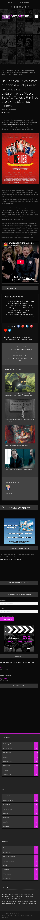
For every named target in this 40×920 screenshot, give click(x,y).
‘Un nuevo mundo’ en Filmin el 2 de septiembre (18, 469)
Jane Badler (12, 340)
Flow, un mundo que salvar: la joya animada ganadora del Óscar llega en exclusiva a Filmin (18, 394)
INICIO (10, 2)
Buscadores (6, 804)
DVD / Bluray (7, 753)
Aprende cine (7, 796)
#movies (18, 559)
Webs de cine (7, 878)
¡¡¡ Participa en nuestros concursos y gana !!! (19, 508)
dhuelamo (12, 109)
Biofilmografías (7, 744)
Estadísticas (6, 817)
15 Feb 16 (7, 680)
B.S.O (1, 667)
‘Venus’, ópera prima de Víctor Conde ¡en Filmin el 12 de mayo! (19, 420)
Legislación (6, 826)
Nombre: (3, 600)
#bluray (5, 559)
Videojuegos (7, 774)
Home (3, 70)
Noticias (17, 70)
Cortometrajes (7, 748)
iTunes (6, 340)
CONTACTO (23, 4)
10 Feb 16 (4, 109)
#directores (9, 557)
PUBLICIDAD (14, 4)
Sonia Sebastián (22, 340)
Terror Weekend (5, 676)
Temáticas (3, 678)
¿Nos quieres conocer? (22, 2)
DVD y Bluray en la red (9, 856)
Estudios (5, 822)
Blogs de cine (7, 852)
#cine (21, 557)
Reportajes (6, 766)
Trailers (5, 770)
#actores (16, 557)
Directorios (6, 813)
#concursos (32, 557)
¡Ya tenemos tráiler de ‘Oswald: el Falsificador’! (18, 445)
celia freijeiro (11, 337)
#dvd (1, 559)
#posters (3, 557)
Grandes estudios (8, 861)
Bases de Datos (8, 800)
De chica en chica (21, 337)
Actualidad (10, 70)
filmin (29, 337)
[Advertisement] (20, 44)
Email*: (2, 608)
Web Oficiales (7, 874)
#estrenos (12, 559)
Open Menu (36, 16)
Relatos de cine (7, 761)
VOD (30, 340)
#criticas (25, 557)
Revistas (5, 865)
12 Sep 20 (7, 670)
